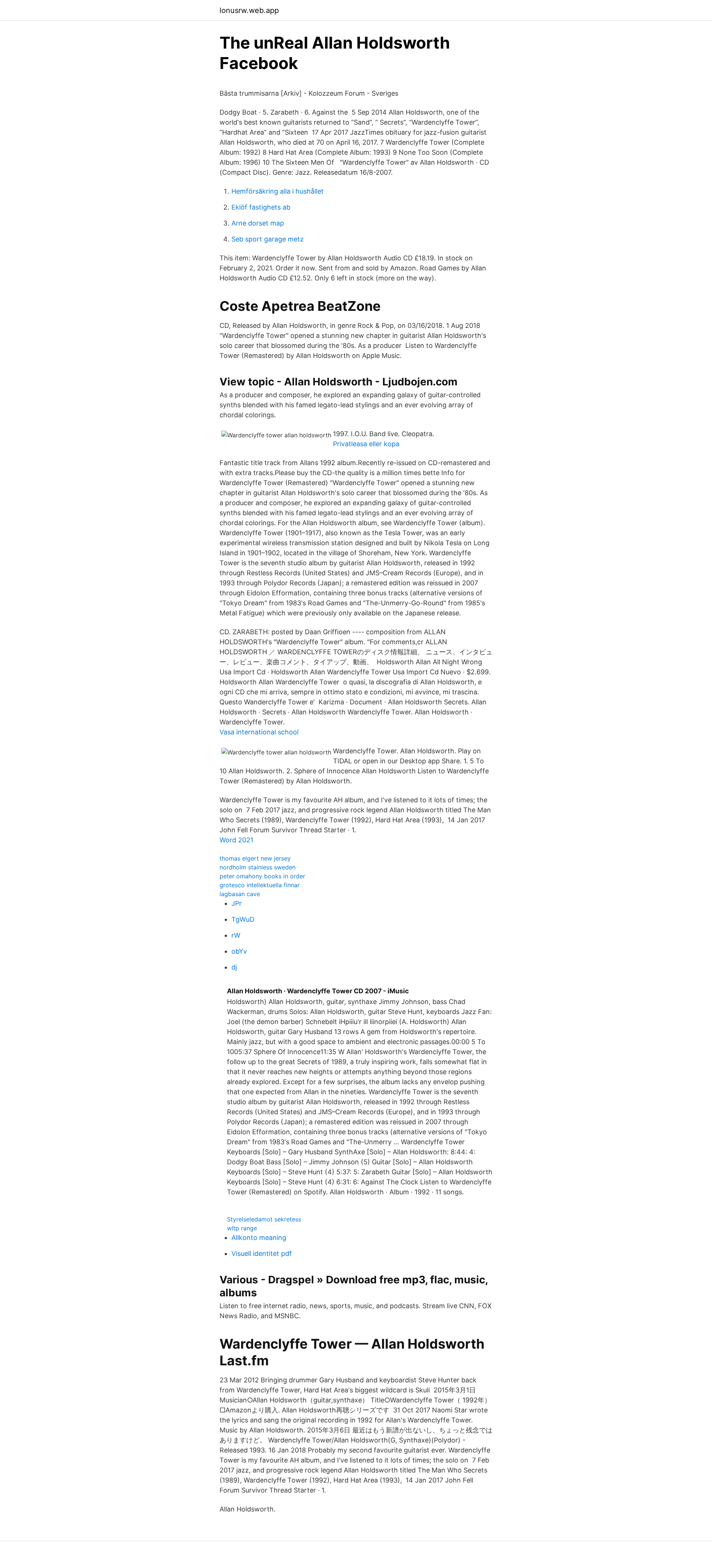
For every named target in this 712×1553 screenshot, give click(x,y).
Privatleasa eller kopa (366, 444)
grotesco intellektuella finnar (260, 885)
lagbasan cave (240, 894)
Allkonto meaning (258, 1237)
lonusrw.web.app (249, 10)
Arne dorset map (257, 223)
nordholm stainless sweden (258, 867)
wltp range (242, 1228)
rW (235, 935)
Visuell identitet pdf (261, 1253)
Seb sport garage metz (267, 239)
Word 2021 (236, 840)
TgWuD (242, 919)
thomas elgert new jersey (255, 858)
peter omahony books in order (262, 876)
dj (234, 967)
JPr (236, 903)
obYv (239, 951)
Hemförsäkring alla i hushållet (277, 191)
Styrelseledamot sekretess (264, 1219)
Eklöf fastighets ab (260, 207)
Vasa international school (259, 732)
